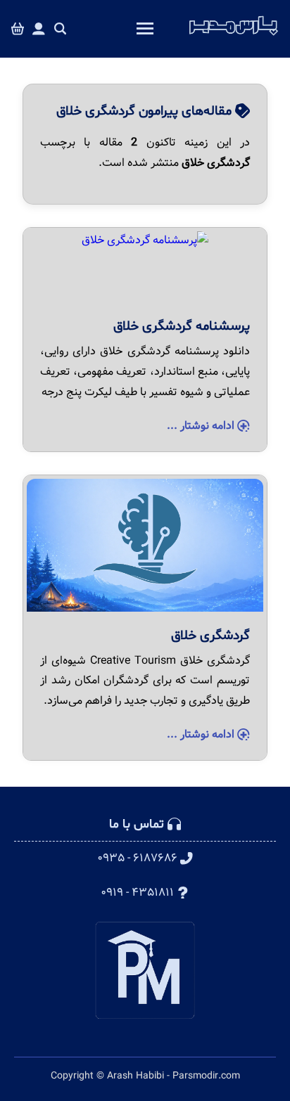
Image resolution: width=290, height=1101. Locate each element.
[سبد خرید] (17, 29)
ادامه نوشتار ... (202, 425)
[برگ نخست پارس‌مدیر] (234, 35)
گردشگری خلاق (210, 635)
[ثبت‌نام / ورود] (38, 29)
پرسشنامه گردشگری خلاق (181, 326)
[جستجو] (60, 29)
